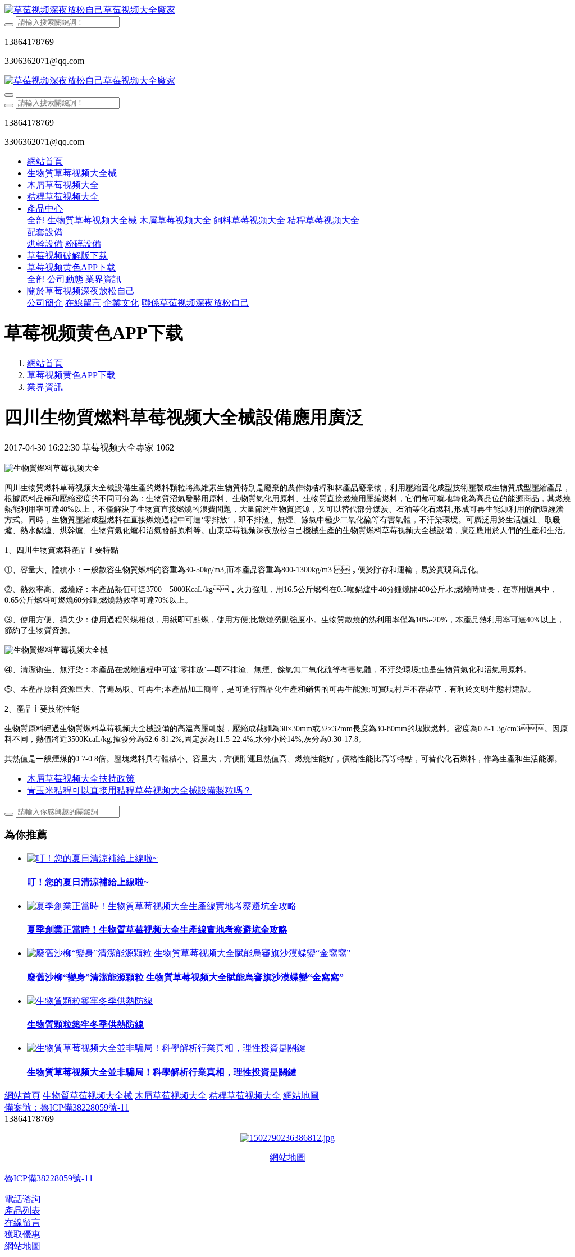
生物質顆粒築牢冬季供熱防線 (85, 1024)
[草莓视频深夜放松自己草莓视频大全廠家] (287, 10)
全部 (36, 220)
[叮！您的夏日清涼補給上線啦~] (92, 858)
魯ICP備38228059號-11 (48, 1178)
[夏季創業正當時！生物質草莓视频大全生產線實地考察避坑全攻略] (161, 906)
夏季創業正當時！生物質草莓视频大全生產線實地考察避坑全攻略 (157, 929)
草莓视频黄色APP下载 (71, 375)
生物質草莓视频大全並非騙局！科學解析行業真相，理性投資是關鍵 (161, 1072)
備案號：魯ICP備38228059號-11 (66, 1107)
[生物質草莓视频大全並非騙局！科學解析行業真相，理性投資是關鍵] (166, 1048)
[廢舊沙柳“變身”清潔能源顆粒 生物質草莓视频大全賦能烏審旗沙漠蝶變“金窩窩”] (188, 953)
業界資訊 (45, 387)
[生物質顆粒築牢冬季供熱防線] (90, 1001)
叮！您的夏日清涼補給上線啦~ (87, 882)
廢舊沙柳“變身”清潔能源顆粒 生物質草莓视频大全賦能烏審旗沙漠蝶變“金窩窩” (185, 977)
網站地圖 (287, 1157)
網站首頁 (45, 161)
